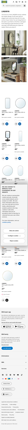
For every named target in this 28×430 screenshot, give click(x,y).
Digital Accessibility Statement (7, 417)
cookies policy (6, 222)
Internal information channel (7, 412)
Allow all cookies (14, 230)
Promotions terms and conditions (8, 409)
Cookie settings (13, 404)
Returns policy (4, 414)
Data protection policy (6, 407)
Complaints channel (19, 412)
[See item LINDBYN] (7, 103)
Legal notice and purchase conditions (9, 402)
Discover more (5, 344)
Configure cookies (13, 235)
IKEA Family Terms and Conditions (8, 420)
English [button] (7, 394)
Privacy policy (16, 407)
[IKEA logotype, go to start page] (4, 2)
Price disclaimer (21, 409)
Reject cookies (14, 240)
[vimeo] (14, 375)
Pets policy (11, 414)
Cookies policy (4, 404)
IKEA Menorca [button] (8, 389)
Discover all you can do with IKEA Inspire (11, 322)
